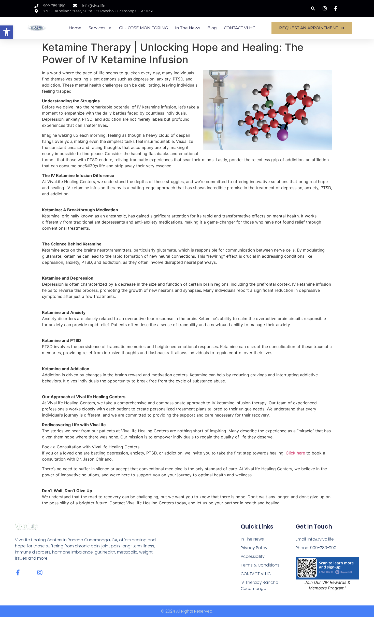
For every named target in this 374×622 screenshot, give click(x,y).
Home (75, 27)
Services (97, 27)
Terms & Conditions (260, 565)
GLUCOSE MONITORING (143, 27)
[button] (6, 32)
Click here (295, 452)
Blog (212, 27)
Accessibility (253, 556)
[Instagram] (40, 572)
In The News (187, 27)
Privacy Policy (254, 548)
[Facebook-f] (18, 572)
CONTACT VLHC (239, 27)
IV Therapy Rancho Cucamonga (259, 585)
